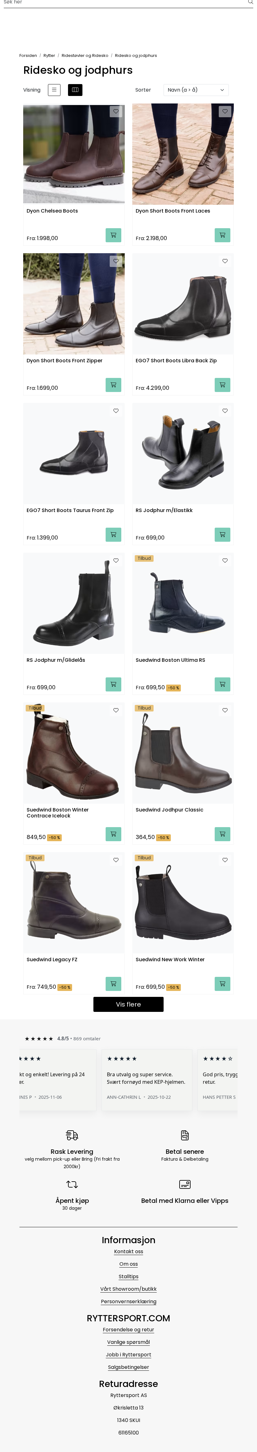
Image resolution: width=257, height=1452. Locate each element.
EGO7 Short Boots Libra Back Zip (176, 361)
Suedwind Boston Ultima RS (170, 660)
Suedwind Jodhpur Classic (169, 810)
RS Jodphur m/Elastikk (164, 510)
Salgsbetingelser (128, 1367)
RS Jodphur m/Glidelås (56, 660)
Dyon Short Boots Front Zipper (64, 361)
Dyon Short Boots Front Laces (173, 211)
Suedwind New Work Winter (170, 960)
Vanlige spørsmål (128, 1342)
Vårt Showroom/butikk (128, 1289)
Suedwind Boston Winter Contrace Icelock (58, 813)
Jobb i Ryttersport (128, 1354)
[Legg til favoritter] (116, 111)
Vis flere (128, 1004)
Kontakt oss (128, 1251)
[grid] (75, 90)
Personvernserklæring (128, 1301)
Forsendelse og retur (128, 1329)
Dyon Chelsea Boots (52, 211)
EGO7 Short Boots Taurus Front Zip (70, 510)
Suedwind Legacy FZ (52, 960)
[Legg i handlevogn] (113, 235)
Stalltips (129, 1276)
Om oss (128, 1264)
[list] (54, 90)
